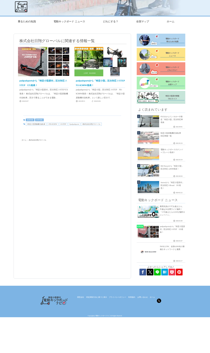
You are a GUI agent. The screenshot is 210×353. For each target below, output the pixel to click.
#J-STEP (63, 124)
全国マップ (142, 21)
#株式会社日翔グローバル (91, 124)
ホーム (170, 21)
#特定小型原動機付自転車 (36, 124)
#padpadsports (74, 124)
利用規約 (131, 297)
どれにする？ (110, 21)
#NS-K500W (53, 124)
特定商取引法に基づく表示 (96, 297)
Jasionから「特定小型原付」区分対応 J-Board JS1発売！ (172, 185)
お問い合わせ (142, 297)
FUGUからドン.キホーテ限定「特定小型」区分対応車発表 (172, 119)
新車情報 (39, 120)
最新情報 (30, 120)
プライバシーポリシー (117, 297)
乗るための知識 (27, 21)
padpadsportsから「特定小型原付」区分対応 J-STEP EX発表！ (172, 229)
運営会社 (80, 297)
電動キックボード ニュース (69, 21)
